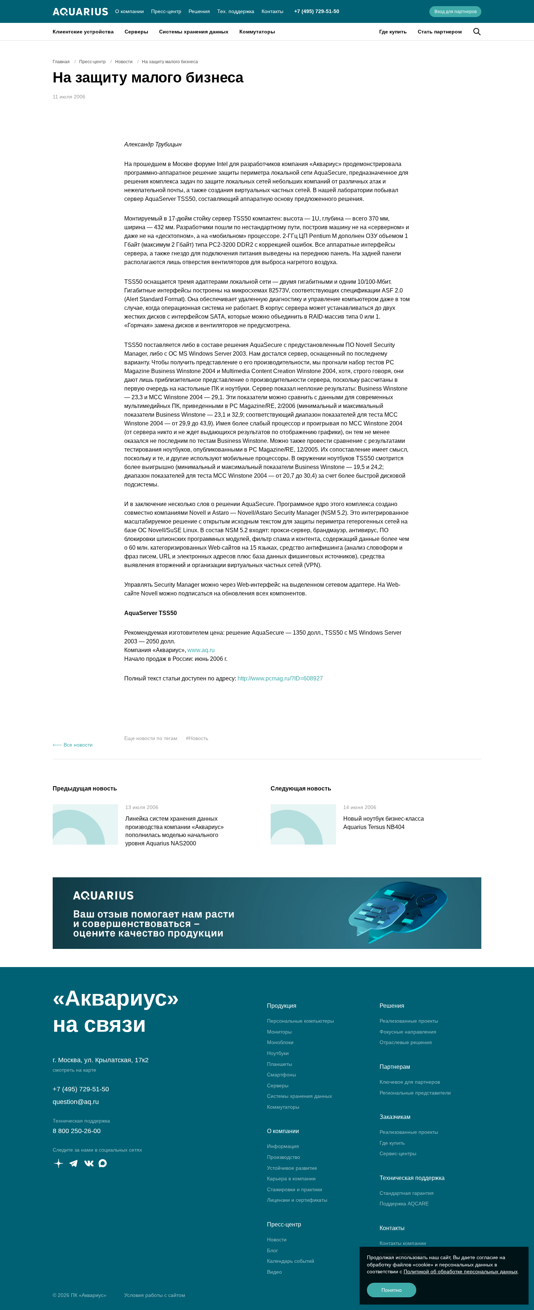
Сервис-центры (398, 1153)
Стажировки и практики (294, 1189)
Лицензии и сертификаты (297, 1200)
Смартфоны (281, 1074)
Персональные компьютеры (300, 1021)
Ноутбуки (278, 1053)
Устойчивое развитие (292, 1168)
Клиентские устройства (83, 32)
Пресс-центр (166, 11)
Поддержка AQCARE (404, 1203)
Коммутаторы (257, 32)
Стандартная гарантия (407, 1193)
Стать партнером (440, 32)
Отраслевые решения (406, 1042)
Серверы (136, 32)
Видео (274, 1272)
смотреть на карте (74, 1070)
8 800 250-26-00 (77, 1131)
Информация (283, 1146)
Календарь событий (290, 1261)
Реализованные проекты (409, 1021)
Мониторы (279, 1032)
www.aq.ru (201, 650)
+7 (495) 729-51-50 (316, 11)
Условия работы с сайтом (154, 1295)
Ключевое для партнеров (410, 1082)
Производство (283, 1157)
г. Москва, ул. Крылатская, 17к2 (101, 1060)
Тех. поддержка (235, 11)
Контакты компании (403, 1243)
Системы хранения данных (193, 32)
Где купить (393, 32)
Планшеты (279, 1064)
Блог (272, 1250)
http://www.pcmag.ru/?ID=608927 (280, 678)
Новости (277, 1239)
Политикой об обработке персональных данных (461, 1271)
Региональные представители (415, 1093)
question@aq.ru (76, 1101)
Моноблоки (280, 1042)
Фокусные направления (408, 1032)
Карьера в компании (291, 1178)
